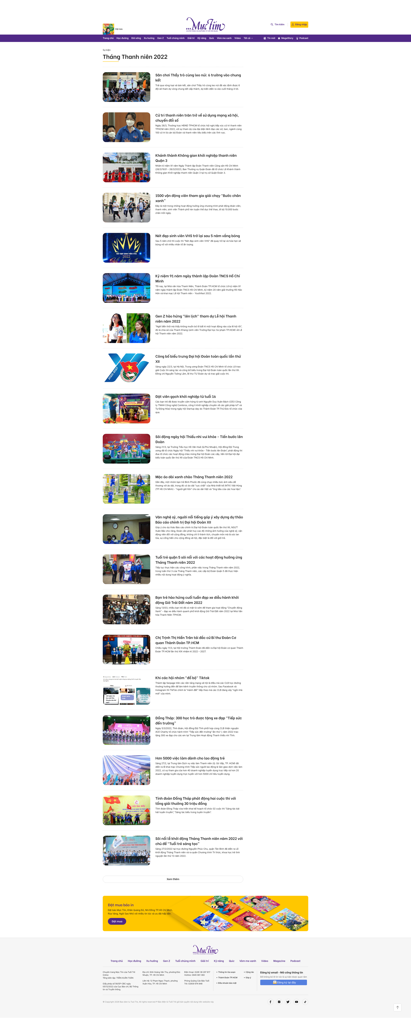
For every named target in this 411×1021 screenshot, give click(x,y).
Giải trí (191, 38)
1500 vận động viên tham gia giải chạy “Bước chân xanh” (198, 198)
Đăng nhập (301, 24)
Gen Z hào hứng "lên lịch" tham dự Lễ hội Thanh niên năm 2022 (195, 318)
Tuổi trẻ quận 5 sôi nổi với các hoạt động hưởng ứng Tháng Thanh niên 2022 (198, 559)
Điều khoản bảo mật (227, 983)
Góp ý (248, 977)
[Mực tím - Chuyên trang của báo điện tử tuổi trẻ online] (205, 24)
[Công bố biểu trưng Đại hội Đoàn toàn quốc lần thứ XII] (126, 368)
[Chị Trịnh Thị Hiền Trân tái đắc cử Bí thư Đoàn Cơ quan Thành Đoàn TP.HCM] (126, 649)
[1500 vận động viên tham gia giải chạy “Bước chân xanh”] (126, 207)
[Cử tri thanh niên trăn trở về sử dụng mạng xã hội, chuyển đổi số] (126, 127)
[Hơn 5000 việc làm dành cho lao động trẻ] (126, 770)
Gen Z (160, 38)
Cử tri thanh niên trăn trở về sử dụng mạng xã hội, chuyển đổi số (197, 117)
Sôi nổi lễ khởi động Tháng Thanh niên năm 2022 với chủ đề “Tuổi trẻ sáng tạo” (199, 841)
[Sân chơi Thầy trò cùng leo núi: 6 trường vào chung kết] (126, 87)
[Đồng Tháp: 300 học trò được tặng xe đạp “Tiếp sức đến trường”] (126, 730)
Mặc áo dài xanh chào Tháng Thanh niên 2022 (194, 476)
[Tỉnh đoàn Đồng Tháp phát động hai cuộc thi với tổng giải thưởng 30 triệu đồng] (126, 810)
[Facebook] (270, 1002)
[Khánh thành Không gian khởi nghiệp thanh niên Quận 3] (126, 167)
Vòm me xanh (224, 38)
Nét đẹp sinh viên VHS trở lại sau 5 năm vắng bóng (197, 235)
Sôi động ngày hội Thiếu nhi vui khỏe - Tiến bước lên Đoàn (199, 439)
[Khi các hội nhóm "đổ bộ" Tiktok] (126, 690)
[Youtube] (296, 1002)
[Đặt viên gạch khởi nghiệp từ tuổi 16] (126, 408)
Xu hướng (149, 38)
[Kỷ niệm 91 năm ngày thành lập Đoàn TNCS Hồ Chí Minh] (126, 288)
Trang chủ (108, 38)
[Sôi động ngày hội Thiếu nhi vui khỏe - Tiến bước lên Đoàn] (126, 449)
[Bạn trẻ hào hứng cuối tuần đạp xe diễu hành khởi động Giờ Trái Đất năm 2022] (126, 609)
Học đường (123, 38)
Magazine (279, 961)
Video (237, 38)
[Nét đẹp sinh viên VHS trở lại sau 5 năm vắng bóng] (126, 248)
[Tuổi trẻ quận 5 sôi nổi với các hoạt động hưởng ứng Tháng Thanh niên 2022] (126, 569)
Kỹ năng (201, 38)
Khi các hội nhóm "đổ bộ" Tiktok (182, 677)
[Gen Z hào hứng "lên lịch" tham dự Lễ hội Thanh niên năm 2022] (126, 328)
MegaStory (287, 38)
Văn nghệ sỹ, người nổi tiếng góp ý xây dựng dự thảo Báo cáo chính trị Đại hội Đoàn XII (199, 519)
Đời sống (136, 38)
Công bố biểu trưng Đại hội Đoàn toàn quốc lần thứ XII (198, 358)
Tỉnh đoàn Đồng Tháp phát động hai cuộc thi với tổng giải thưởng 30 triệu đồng (195, 800)
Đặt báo (119, 29)
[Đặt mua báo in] (205, 913)
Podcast (303, 38)
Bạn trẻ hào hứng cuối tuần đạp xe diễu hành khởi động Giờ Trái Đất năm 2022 (197, 600)
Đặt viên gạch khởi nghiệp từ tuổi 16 (185, 396)
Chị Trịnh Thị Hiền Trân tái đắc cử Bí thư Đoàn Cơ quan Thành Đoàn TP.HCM (195, 640)
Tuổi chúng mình (176, 38)
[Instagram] (279, 1002)
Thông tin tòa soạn (226, 972)
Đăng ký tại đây (286, 982)
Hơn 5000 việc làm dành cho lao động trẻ (190, 757)
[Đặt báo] (108, 29)
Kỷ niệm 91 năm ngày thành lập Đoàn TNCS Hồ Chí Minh (197, 278)
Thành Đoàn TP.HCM (227, 977)
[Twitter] (288, 1002)
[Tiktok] (305, 1002)
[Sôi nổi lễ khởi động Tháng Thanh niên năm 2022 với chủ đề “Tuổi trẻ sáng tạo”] (126, 850)
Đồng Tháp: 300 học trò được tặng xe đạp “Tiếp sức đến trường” (198, 720)
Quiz (211, 38)
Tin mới (271, 38)
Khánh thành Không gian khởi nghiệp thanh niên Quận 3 (196, 158)
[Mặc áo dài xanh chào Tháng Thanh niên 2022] (126, 489)
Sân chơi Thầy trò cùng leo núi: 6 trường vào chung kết (198, 77)
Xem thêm (173, 879)
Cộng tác (250, 972)
